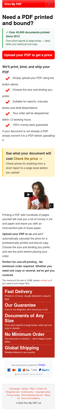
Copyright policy (42, 392)
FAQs (32, 388)
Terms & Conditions (30, 398)
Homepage (14, 388)
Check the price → (28, 158)
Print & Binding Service (32, 395)
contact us (45, 280)
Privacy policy (13, 395)
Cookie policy (27, 392)
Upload (24, 388)
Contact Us (41, 388)
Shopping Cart (13, 392)
